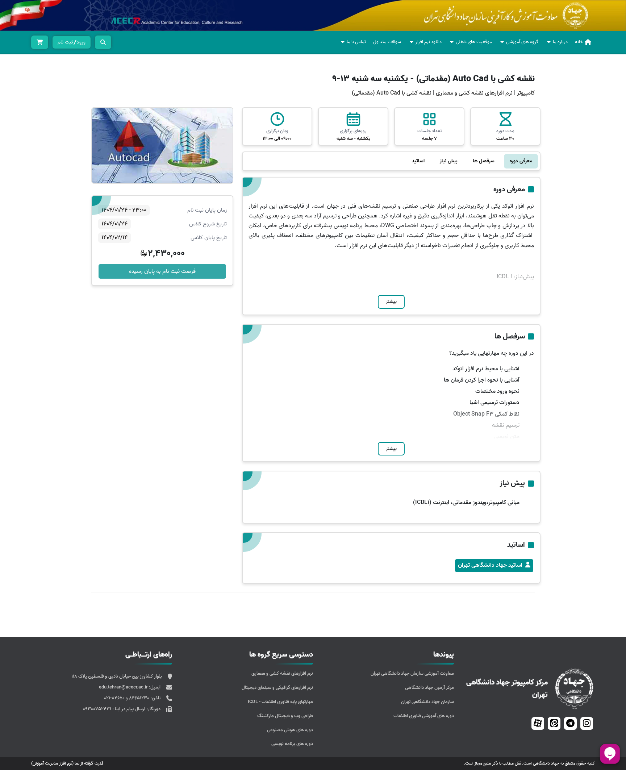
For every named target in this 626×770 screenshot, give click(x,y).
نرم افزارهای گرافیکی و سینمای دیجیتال (277, 687)
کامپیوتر (526, 93)
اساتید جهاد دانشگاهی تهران (490, 565)
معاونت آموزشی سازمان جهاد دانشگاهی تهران (412, 673)
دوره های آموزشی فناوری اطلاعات (423, 716)
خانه (579, 42)
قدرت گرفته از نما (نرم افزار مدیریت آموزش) (67, 763)
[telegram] (570, 723)
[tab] (521, 161)
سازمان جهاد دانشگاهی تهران (427, 702)
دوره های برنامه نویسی (292, 744)
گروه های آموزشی (522, 42)
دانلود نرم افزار (429, 42)
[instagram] (587, 723)
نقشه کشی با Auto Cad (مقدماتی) (391, 93)
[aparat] (538, 723)
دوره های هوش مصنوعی (290, 730)
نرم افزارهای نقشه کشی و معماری (473, 93)
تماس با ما (356, 42)
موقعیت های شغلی (474, 42)
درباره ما (560, 42)
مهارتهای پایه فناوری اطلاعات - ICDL (280, 702)
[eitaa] (554, 723)
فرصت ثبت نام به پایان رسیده (162, 271)
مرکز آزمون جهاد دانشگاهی (429, 687)
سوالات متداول (387, 42)
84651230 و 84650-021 (127, 698)
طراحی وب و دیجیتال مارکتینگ (285, 716)
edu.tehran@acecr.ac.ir (124, 687)
